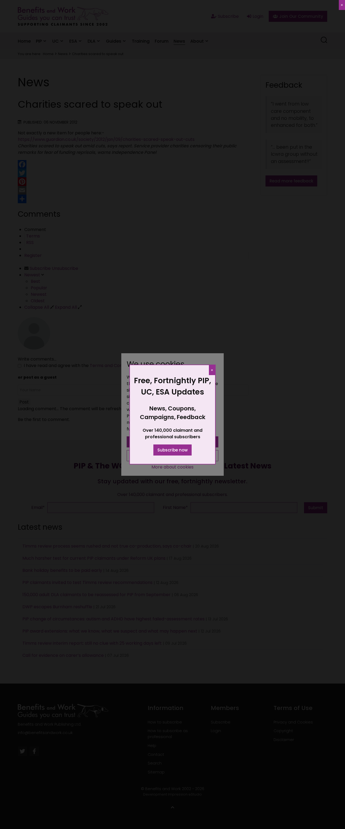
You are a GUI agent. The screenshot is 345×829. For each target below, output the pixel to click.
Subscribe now (172, 450)
